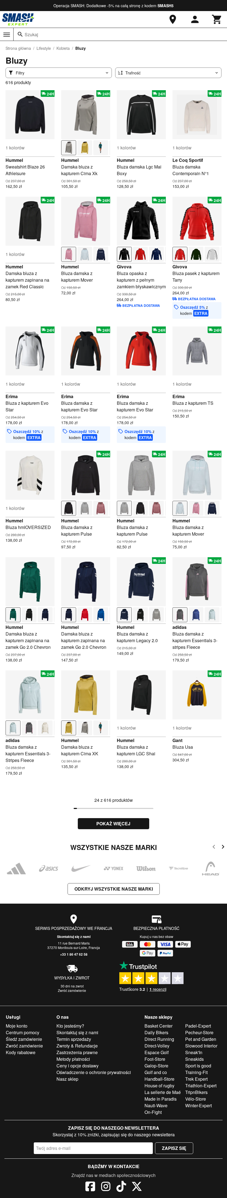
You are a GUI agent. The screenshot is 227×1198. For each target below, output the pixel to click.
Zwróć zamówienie (72, 990)
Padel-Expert (198, 1026)
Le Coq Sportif (187, 160)
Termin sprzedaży (73, 1039)
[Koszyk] (217, 19)
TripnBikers (196, 1092)
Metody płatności (73, 1059)
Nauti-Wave (156, 1105)
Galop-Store (156, 1065)
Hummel (14, 160)
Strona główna (18, 48)
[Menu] (6, 34)
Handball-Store (159, 1079)
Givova (124, 266)
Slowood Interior (201, 1046)
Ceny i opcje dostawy (77, 1065)
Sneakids (194, 1059)
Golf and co (156, 1072)
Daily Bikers (156, 1032)
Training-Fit (196, 1072)
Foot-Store (155, 1059)
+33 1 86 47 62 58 (73, 954)
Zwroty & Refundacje (77, 1046)
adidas (179, 627)
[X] (136, 1187)
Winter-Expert (198, 1105)
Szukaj (31, 34)
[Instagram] (105, 1187)
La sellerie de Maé (163, 1092)
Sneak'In (193, 1052)
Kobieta (63, 48)
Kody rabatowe (20, 1052)
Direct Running (159, 1039)
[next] (223, 847)
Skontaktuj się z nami (74, 936)
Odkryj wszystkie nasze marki (113, 889)
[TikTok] (121, 1187)
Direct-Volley (157, 1046)
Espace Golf (157, 1052)
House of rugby (159, 1085)
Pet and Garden (200, 1039)
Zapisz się (174, 1148)
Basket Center (158, 1026)
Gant (177, 740)
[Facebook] (90, 1187)
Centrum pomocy (22, 1032)
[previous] (214, 847)
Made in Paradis (161, 1099)
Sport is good (198, 1065)
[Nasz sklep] (172, 19)
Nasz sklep (67, 1079)
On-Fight (153, 1112)
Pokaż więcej (113, 823)
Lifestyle (44, 48)
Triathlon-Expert (200, 1085)
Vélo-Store (195, 1099)
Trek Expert (196, 1079)
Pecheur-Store (199, 1032)
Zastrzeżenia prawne (77, 1052)
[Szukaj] (20, 34)
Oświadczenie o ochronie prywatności (93, 1072)
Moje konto (16, 1026)
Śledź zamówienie (24, 1039)
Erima (12, 396)
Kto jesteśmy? (70, 1026)
